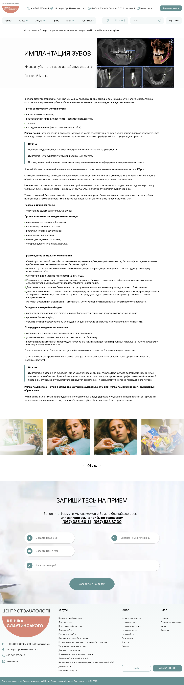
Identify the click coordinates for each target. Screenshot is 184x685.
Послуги (94, 31)
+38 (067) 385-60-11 (40, 8)
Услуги (38, 20)
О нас (22, 20)
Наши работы (128, 634)
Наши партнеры (129, 630)
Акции (163, 626)
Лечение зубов (65, 630)
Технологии (127, 638)
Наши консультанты (131, 626)
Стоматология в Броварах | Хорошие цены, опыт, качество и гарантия (56, 31)
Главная (8, 20)
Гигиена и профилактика (70, 618)
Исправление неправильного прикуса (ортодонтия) (83, 642)
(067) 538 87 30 (108, 522)
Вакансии (165, 630)
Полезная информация (171, 622)
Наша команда (128, 622)
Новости (165, 618)
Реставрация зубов (67, 634)
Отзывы (125, 646)
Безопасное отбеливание (70, 626)
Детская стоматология (69, 650)
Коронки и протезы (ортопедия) (73, 638)
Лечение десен (65, 622)
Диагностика (65, 666)
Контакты (87, 20)
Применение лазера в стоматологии (76, 654)
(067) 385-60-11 (77, 522)
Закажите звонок (171, 8)
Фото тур (126, 642)
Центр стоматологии (131, 618)
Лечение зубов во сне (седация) (73, 658)
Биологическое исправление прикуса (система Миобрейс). (86, 662)
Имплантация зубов (68, 670)
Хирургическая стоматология (72, 646)
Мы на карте (12, 661)
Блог (68, 20)
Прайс (56, 20)
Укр (170, 21)
